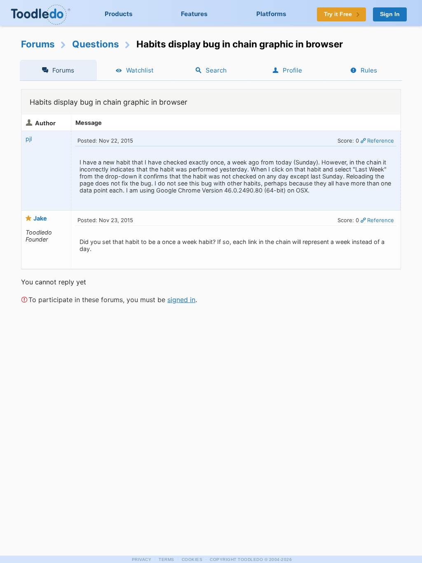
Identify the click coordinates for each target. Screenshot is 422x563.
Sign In (390, 14)
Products (119, 14)
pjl (29, 138)
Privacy (142, 559)
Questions (95, 43)
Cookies (192, 559)
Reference (380, 140)
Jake (40, 218)
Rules (369, 70)
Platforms (271, 14)
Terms (166, 559)
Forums (38, 43)
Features (194, 14)
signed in (181, 300)
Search (216, 70)
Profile (292, 70)
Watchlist (140, 70)
